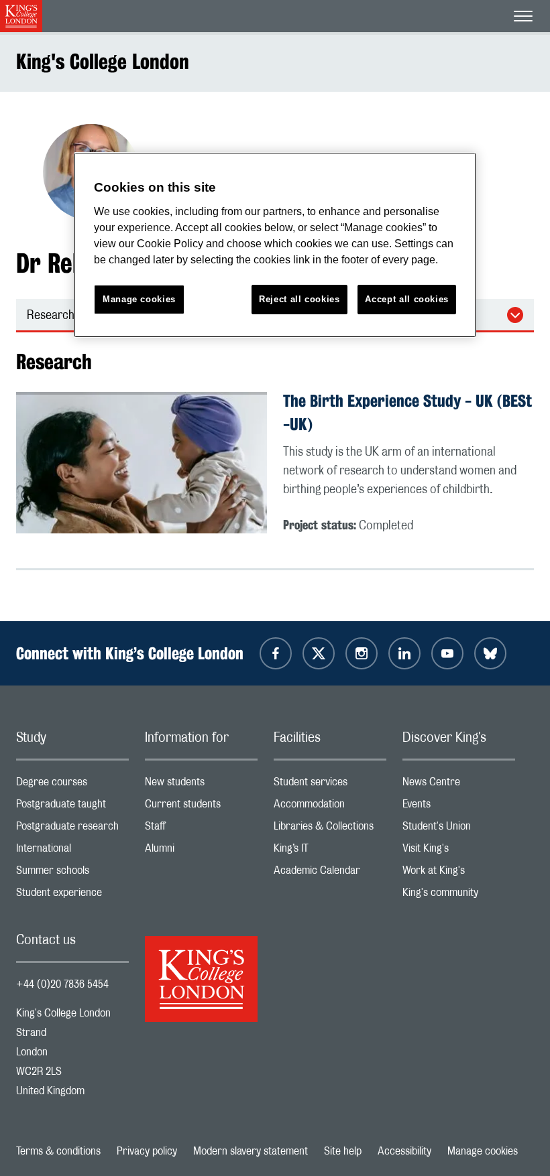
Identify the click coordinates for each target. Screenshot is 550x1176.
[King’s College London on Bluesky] (490, 653)
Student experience (72, 895)
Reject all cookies (299, 299)
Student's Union (458, 829)
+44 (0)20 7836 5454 (62, 984)
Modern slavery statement (250, 1151)
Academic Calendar (330, 873)
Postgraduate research (72, 829)
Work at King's (458, 873)
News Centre (458, 785)
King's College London (102, 61)
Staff (201, 829)
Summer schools (72, 873)
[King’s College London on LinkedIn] (404, 653)
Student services (330, 785)
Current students (201, 807)
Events (458, 807)
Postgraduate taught (72, 807)
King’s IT (330, 851)
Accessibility (404, 1151)
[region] (275, 245)
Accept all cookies (407, 299)
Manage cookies (482, 1151)
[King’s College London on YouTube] (447, 653)
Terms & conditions (58, 1151)
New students (201, 785)
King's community (458, 895)
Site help (343, 1151)
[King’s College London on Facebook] (276, 653)
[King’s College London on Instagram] (361, 653)
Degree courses (72, 785)
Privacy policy (147, 1151)
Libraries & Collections (330, 829)
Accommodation (330, 807)
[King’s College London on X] (318, 653)
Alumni (201, 851)
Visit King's (458, 851)
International (72, 851)
